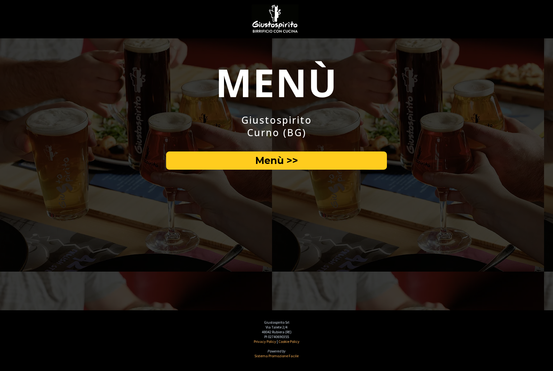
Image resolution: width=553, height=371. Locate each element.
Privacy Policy (265, 341)
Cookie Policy (289, 341)
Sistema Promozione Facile (276, 355)
